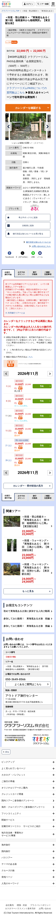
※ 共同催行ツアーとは (15, 313)
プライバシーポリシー (40, 905)
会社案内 (10, 905)
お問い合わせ (45, 908)
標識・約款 (22, 905)
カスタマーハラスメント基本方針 (20, 908)
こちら (30, 357)
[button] (8, 126)
